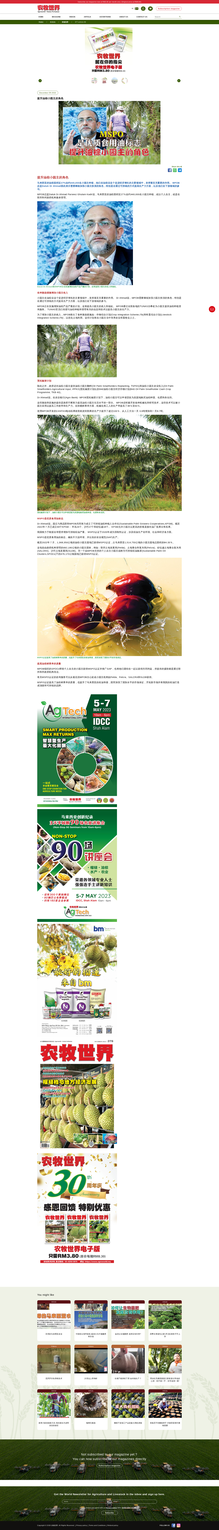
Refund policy (112, 1525)
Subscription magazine (169, 9)
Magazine (56, 17)
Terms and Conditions (130, 1508)
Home (41, 17)
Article (87, 17)
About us (123, 17)
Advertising (105, 17)
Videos (72, 17)
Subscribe (109, 1513)
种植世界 (65, 22)
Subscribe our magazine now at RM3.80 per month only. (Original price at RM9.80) (109, 2)
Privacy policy (111, 1508)
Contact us (141, 17)
